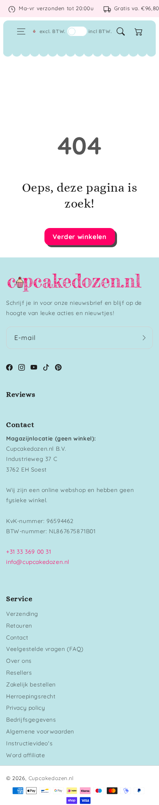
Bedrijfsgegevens (31, 719)
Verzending (22, 613)
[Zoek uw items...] (121, 31)
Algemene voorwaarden (40, 731)
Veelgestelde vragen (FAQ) (45, 649)
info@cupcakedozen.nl (37, 562)
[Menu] (21, 31)
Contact (17, 637)
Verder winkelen (80, 237)
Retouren (19, 625)
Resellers (19, 672)
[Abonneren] (144, 337)
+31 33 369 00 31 (28, 551)
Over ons (19, 660)
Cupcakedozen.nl (51, 778)
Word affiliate (25, 755)
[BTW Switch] (77, 31)
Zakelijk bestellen (31, 684)
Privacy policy (25, 707)
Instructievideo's (29, 743)
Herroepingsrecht (31, 696)
